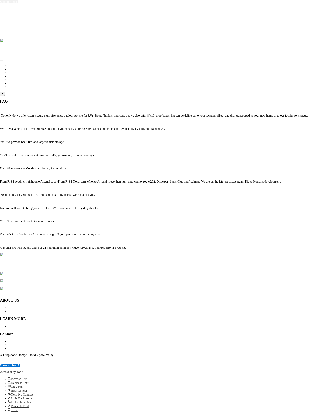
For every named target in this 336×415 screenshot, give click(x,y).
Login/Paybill (16, 86)
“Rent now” (157, 128)
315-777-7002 (11, 17)
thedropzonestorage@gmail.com (25, 9)
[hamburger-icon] (1, 60)
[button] (168, 109)
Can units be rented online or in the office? (26, 188)
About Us (14, 69)
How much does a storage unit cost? (22, 122)
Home (11, 65)
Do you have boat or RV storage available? (26, 135)
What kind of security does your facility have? (28, 241)
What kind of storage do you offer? (21, 109)
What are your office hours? (17, 161)
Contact (12, 79)
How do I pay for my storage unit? (21, 227)
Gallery (12, 76)
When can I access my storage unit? (22, 148)
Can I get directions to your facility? (22, 175)
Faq (10, 72)
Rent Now (14, 83)
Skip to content (9, 1)
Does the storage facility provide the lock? (26, 201)
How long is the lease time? (17, 214)
